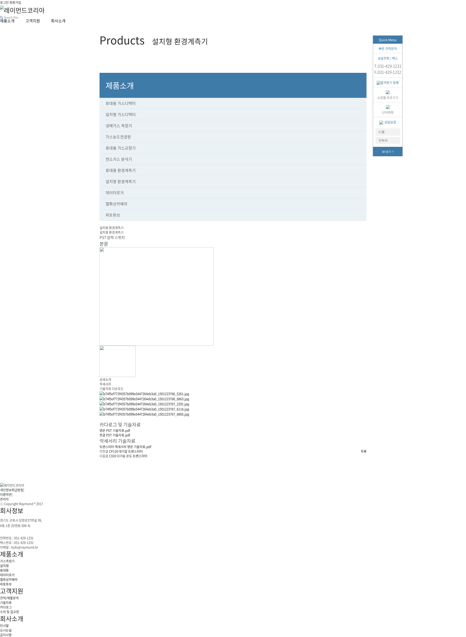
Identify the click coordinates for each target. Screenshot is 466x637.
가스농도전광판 (118, 137)
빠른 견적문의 (388, 48)
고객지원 (11, 590)
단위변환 (388, 112)
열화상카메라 (116, 204)
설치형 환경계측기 (121, 181)
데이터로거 (115, 192)
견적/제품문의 (9, 597)
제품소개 (11, 554)
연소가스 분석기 (119, 159)
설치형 (4, 565)
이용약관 (6, 494)
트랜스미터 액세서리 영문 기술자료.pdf (125, 446)
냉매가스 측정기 (119, 125)
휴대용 (4, 570)
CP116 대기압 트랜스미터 (125, 451)
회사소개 (11, 618)
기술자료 (6, 602)
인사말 (4, 625)
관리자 (4, 499)
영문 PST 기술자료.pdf (115, 430)
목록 (363, 451)
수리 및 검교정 (9, 611)
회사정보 (11, 510)
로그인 (4, 2)
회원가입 (15, 2)
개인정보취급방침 (11, 489)
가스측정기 (7, 561)
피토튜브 (113, 215)
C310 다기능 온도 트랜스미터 (127, 455)
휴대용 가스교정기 (121, 148)
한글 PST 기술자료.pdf (115, 435)
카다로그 (6, 607)
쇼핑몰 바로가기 (387, 97)
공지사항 (6, 634)
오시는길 (6, 630)
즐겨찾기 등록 (390, 82)
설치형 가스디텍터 (121, 114)
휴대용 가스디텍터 (121, 103)
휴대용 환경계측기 (121, 170)
